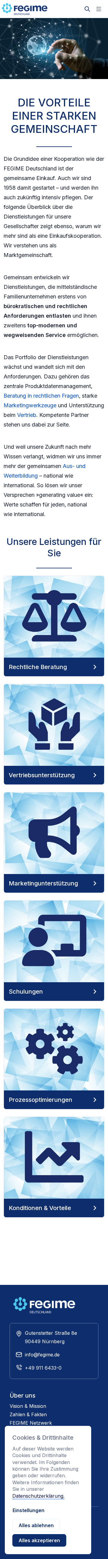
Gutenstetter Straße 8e (51, 1333)
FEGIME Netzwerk (31, 1422)
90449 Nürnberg (44, 1341)
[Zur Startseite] (32, 9)
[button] (99, 9)
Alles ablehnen (36, 1525)
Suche (87, 4)
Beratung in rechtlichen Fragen (41, 396)
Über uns (22, 1395)
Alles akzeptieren (39, 1540)
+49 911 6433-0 (43, 1367)
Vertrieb (26, 415)
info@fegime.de (42, 1354)
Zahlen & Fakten (28, 1414)
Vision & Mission (28, 1406)
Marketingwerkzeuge (30, 405)
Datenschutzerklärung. (38, 1496)
